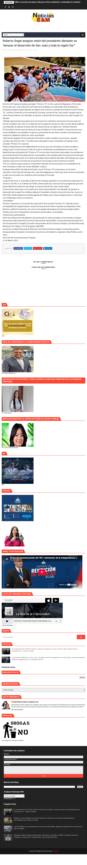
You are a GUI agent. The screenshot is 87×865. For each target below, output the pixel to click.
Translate (19, 798)
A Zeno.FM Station (7, 625)
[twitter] (9, 7)
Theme (39, 851)
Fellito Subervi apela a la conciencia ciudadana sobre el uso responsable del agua (47, 2)
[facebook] (5, 7)
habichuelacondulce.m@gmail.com (26, 702)
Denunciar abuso (8, 667)
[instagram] (12, 7)
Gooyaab (55, 851)
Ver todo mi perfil (17, 709)
